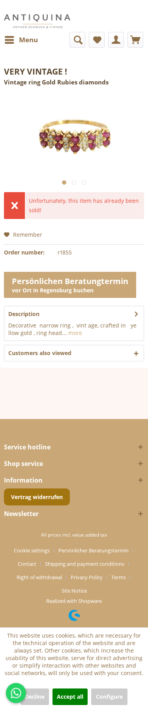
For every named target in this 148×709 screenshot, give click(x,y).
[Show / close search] (77, 40)
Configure (109, 696)
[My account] (116, 40)
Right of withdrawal (39, 577)
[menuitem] (21, 40)
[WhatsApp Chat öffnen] (16, 693)
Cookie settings (32, 550)
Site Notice (74, 590)
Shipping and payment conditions (84, 563)
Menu (28, 39)
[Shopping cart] (135, 40)
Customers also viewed (39, 353)
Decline (35, 696)
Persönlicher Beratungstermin (93, 550)
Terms (118, 577)
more (74, 333)
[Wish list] (97, 40)
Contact (27, 563)
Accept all (70, 696)
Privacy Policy (87, 577)
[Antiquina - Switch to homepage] (37, 21)
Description (23, 314)
